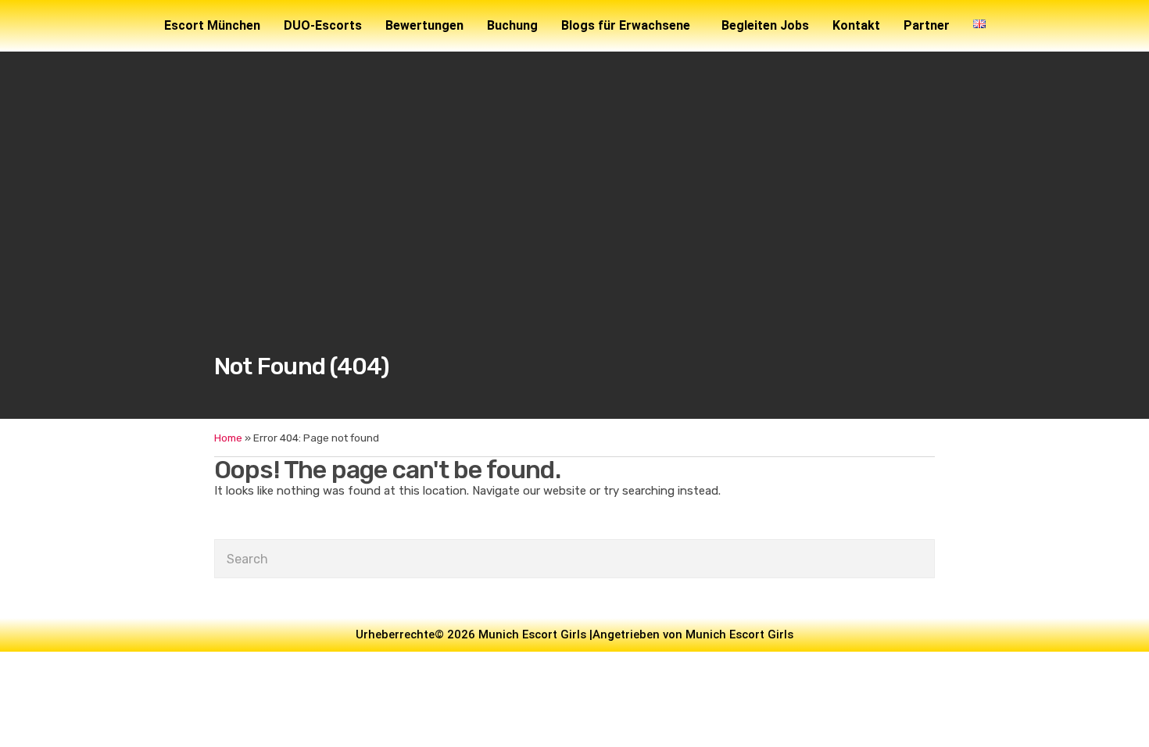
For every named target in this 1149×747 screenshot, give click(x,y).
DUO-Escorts (323, 25)
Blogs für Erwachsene (625, 25)
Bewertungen (424, 25)
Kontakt (856, 25)
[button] (629, 26)
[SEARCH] (920, 558)
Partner (927, 25)
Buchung (512, 25)
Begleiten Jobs (765, 25)
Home (228, 437)
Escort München (212, 25)
